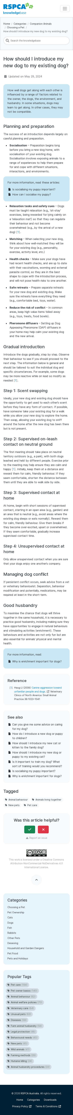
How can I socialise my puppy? (31, 194)
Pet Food (12, 953)
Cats (10, 917)
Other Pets (13, 938)
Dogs (10, 922)
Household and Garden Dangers (25, 948)
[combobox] (36, 41)
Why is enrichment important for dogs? (37, 661)
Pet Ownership (15, 912)
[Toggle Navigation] (65, 8)
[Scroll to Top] (36, 880)
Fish (9, 927)
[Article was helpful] (29, 829)
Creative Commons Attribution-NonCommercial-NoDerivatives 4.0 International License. (37, 863)
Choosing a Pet (15, 27)
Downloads (50, 1099)
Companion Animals (41, 23)
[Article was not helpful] (43, 829)
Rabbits (11, 932)
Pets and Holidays (17, 958)
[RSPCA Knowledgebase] (18, 9)
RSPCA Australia (30, 1093)
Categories (20, 23)
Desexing (12, 943)
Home (6, 23)
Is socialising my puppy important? (33, 189)
